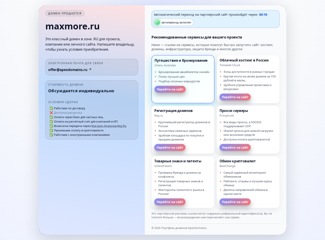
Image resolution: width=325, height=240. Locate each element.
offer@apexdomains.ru (67, 69)
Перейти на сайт (170, 89)
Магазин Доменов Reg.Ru (108, 126)
